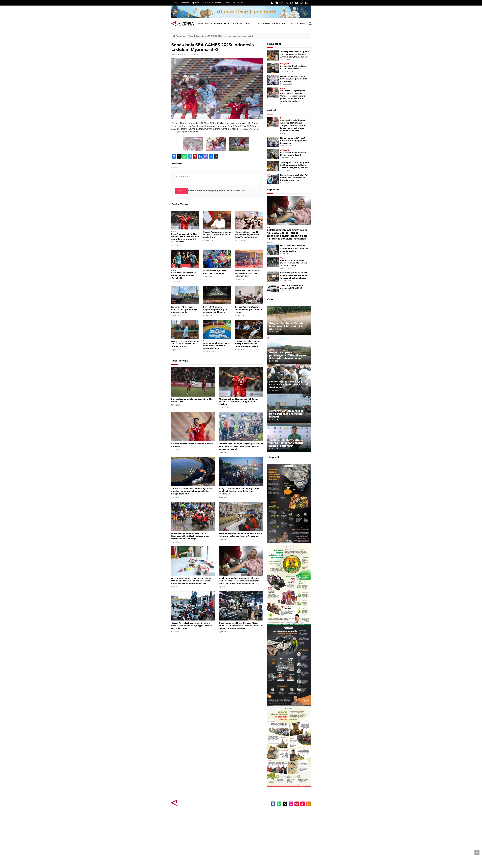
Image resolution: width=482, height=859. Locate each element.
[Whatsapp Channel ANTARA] (282, 3)
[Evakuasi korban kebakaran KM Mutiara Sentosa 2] (273, 68)
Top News (195, 3)
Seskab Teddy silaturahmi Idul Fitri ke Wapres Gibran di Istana (248, 309)
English (276, 24)
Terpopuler (184, 3)
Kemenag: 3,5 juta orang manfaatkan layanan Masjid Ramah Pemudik (184, 309)
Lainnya (301, 24)
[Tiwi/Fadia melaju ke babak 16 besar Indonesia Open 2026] (185, 259)
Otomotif (218, 3)
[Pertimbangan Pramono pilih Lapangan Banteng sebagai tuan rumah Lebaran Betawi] (273, 276)
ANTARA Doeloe (251, 830)
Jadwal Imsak (213, 843)
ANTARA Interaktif (252, 821)
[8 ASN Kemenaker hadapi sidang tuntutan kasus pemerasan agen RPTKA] (249, 329)
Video (283, 258)
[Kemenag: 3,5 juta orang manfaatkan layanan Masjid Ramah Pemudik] (185, 295)
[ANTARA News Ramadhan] (185, 802)
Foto (292, 24)
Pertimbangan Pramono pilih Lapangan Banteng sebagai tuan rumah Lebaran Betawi (294, 275)
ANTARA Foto (238, 3)
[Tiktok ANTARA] (301, 3)
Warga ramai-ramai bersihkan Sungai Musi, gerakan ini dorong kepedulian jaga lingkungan (239, 491)
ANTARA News (207, 3)
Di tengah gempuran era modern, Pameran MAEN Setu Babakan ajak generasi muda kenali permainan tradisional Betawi (191, 581)
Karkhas (247, 812)
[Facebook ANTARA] (277, 3)
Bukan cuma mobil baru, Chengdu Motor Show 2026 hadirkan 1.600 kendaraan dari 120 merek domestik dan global (241, 625)
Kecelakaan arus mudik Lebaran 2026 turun (284, 698)
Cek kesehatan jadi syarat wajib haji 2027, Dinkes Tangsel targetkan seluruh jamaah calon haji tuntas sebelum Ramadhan (239, 581)
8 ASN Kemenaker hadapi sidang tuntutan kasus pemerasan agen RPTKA (247, 344)
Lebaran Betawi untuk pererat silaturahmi (288, 618)
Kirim (181, 191)
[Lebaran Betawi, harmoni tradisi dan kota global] (217, 259)
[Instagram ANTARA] (291, 3)
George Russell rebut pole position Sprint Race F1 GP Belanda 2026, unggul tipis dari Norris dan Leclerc (191, 625)
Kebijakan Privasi (287, 825)
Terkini (175, 3)
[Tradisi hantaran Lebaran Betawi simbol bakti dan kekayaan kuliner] (249, 259)
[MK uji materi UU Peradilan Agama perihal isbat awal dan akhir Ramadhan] (273, 249)
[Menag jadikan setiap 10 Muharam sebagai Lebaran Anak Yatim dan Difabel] (249, 220)
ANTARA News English (289, 812)
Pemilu (227, 3)
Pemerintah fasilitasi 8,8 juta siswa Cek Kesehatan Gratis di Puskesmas (288, 384)
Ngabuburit (220, 24)
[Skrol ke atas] (476, 852)
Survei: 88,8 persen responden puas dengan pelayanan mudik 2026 (215, 309)
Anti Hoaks (248, 816)
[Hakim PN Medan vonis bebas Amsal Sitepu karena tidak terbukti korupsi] (185, 329)
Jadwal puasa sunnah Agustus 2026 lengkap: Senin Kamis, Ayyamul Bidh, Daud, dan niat (294, 54)
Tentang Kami (285, 834)
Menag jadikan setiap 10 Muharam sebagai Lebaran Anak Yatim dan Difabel (247, 234)
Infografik (284, 64)
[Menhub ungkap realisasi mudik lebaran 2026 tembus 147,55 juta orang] (273, 262)
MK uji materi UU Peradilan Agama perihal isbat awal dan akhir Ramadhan (294, 248)
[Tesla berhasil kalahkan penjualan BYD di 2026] (273, 289)
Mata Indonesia (250, 825)
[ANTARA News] (182, 23)
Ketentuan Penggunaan (290, 821)
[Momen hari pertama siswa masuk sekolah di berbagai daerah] (217, 329)
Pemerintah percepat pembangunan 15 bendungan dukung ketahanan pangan (287, 355)
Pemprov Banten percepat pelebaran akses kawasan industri (286, 413)
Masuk (282, 816)
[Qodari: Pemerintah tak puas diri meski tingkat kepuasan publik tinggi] (217, 220)
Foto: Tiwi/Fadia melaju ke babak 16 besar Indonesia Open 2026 (183, 275)
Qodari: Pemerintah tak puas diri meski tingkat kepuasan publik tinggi (217, 234)
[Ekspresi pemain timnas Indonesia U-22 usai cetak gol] (193, 426)
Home (200, 24)
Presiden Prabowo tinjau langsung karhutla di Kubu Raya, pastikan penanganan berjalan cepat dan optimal (241, 446)
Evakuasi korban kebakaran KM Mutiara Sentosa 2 (286, 537)
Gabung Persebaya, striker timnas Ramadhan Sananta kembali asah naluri (286, 442)
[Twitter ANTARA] (286, 3)
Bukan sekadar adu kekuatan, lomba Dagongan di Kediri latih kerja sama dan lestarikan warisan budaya (190, 536)
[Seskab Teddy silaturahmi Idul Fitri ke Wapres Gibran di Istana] (249, 295)
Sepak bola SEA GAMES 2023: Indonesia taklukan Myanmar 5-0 (224, 36)
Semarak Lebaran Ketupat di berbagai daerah (287, 779)
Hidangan (233, 24)
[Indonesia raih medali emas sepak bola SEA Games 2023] (193, 381)
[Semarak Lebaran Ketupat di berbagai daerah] (289, 746)
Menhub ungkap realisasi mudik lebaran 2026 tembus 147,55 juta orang (293, 263)
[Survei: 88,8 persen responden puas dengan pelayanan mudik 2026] (217, 295)
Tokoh (256, 24)
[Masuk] (272, 3)
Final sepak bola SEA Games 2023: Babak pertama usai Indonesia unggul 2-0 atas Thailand (238, 401)
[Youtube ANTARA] (296, 3)
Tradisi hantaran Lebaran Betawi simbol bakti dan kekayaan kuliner (247, 273)
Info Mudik (245, 24)
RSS (280, 843)
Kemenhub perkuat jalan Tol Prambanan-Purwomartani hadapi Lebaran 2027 (294, 177)
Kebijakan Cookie (287, 830)
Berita (208, 24)
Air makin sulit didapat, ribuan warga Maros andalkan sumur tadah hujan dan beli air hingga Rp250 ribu (192, 491)
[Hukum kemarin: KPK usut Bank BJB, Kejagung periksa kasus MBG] (273, 80)
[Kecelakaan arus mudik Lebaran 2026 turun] (289, 665)
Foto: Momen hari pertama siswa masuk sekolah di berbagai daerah (216, 346)
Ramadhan (180, 36)
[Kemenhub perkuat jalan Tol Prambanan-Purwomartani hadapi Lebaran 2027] (273, 178)
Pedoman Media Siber (289, 838)
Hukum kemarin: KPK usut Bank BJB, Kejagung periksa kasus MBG (293, 79)
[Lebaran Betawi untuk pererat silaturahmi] (289, 585)
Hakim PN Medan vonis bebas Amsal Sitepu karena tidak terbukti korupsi (185, 344)
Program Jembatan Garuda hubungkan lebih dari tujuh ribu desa (286, 326)
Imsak (285, 24)
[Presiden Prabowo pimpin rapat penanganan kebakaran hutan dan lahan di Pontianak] (241, 516)
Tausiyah (265, 24)
